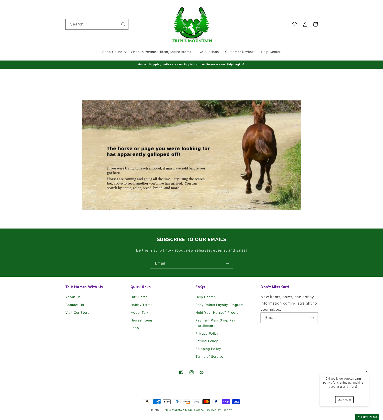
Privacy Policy (207, 333)
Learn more (344, 399)
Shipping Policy (208, 349)
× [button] (367, 372)
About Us (73, 297)
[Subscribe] (227, 263)
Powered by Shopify (218, 409)
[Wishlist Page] (295, 24)
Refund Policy (206, 341)
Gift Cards (139, 297)
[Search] (123, 24)
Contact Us (74, 305)
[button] (114, 52)
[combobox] (97, 24)
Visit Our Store (77, 313)
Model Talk (139, 313)
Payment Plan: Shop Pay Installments (215, 323)
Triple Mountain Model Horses (183, 409)
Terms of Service (209, 356)
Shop (134, 328)
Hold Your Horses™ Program (218, 313)
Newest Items (141, 320)
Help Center (205, 297)
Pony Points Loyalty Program (219, 305)
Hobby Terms (141, 305)
